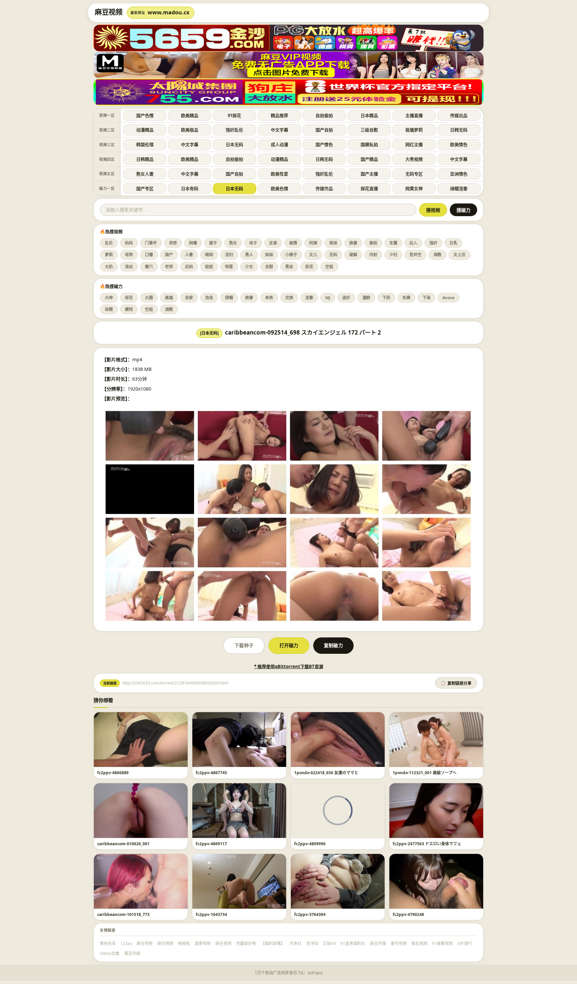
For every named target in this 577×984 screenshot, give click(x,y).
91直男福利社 (353, 943)
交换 (289, 298)
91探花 (234, 115)
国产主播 (369, 174)
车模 (406, 298)
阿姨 (313, 243)
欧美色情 (279, 188)
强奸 (433, 243)
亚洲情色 (458, 174)
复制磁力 (333, 645)
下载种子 (243, 645)
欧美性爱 (279, 174)
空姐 (329, 267)
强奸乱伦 (234, 130)
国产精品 (369, 159)
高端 (169, 298)
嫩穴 (149, 267)
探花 (129, 298)
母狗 (129, 255)
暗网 (209, 255)
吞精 (109, 309)
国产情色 (324, 144)
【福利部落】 (273, 943)
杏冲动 (312, 943)
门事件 (151, 243)
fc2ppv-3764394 (310, 914)
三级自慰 (369, 130)
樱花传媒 (132, 953)
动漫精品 (145, 130)
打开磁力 (288, 645)
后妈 (189, 267)
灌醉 (366, 298)
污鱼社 (296, 943)
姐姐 (209, 267)
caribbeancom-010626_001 (123, 844)
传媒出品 (458, 115)
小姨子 (291, 255)
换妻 (353, 243)
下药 (386, 298)
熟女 (233, 243)
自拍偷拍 (324, 115)
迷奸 (346, 298)
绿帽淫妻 (458, 188)
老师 (169, 267)
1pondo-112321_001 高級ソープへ (424, 773)
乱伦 (109, 243)
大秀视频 (414, 159)
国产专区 (145, 188)
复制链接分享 (456, 683)
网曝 (193, 243)
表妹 (333, 243)
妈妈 (129, 243)
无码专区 (414, 174)
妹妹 (269, 255)
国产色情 (145, 115)
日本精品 (369, 115)
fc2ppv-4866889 (113, 773)
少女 (249, 267)
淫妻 (309, 298)
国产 (169, 255)
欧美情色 (458, 144)
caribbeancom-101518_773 (123, 914)
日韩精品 (145, 159)
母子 (253, 243)
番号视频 (399, 943)
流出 (129, 267)
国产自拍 (324, 130)
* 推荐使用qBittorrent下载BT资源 (288, 666)
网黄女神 (414, 188)
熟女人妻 (145, 174)
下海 (426, 298)
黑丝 (289, 267)
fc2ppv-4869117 (211, 844)
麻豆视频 (145, 943)
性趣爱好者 (246, 943)
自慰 (269, 267)
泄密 (173, 243)
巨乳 (453, 243)
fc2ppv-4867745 (211, 773)
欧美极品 (189, 130)
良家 (189, 298)
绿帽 (229, 298)
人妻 (189, 255)
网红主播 (414, 144)
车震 (393, 243)
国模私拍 (369, 144)
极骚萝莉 (414, 130)
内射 (373, 255)
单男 (269, 298)
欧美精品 (189, 115)
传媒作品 (324, 188)
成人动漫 (279, 144)
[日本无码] (209, 333)
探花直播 (369, 188)
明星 (229, 267)
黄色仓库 (108, 943)
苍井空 (415, 255)
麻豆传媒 (378, 943)
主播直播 (414, 115)
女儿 (313, 255)
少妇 (393, 255)
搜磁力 (463, 210)
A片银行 (464, 943)
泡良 (209, 298)
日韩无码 (458, 130)
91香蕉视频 (442, 943)
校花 (309, 267)
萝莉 (109, 255)
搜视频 (433, 210)
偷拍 (373, 243)
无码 (333, 255)
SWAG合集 (110, 953)
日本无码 (234, 144)
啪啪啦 (184, 943)
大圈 (149, 298)
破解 (353, 255)
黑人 (249, 255)
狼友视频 (419, 943)
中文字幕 (279, 130)
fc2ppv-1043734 (211, 914)
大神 (109, 298)
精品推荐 (279, 115)
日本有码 (189, 188)
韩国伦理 (145, 144)
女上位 (459, 255)
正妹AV (329, 943)
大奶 (109, 267)
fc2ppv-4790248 (408, 914)
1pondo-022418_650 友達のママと (326, 773)
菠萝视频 (203, 943)
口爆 (149, 255)
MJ (327, 298)
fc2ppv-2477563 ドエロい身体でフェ (427, 844)
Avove (448, 298)
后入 (413, 243)
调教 (437, 255)
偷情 (293, 243)
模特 (129, 309)
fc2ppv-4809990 (310, 844)
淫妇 (229, 255)
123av (126, 943)
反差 (273, 243)
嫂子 (213, 243)
